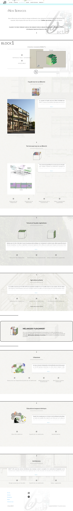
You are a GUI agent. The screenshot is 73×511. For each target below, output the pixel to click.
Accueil (8, 492)
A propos (9, 494)
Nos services (9, 497)
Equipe (8, 499)
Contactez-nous (10, 501)
